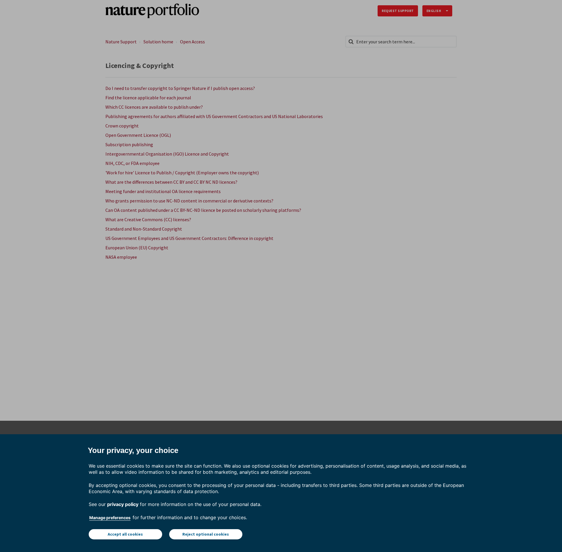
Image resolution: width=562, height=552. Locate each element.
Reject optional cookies (205, 534)
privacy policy (122, 504)
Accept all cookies (125, 534)
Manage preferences (110, 517)
